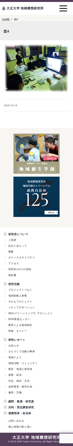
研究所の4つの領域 (19, 269)
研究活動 (14, 284)
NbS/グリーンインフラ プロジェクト (30, 313)
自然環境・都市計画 (20, 386)
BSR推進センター (19, 319)
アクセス (13, 263)
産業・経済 (15, 374)
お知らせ (13, 345)
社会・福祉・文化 (19, 380)
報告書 (12, 275)
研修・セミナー (17, 330)
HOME (6, 19)
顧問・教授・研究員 (21, 401)
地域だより (15, 357)
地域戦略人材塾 (17, 295)
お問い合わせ (16, 420)
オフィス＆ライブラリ (21, 257)
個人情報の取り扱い (20, 426)
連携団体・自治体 (19, 413)
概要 (11, 251)
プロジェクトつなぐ (20, 289)
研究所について (18, 234)
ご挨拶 (12, 239)
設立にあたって (17, 245)
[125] (36, 214)
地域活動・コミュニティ (23, 363)
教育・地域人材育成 (20, 369)
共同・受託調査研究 (21, 407)
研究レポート (17, 339)
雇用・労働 (15, 392)
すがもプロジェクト (20, 301)
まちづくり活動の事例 (21, 351)
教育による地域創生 (20, 325)
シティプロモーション (21, 307)
